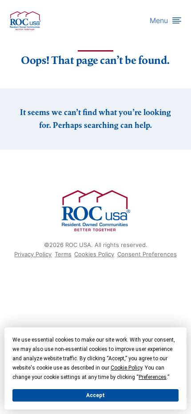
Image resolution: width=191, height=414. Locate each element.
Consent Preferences (147, 254)
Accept (95, 395)
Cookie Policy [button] (126, 368)
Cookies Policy (94, 254)
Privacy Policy (33, 254)
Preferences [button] (153, 377)
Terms (63, 254)
